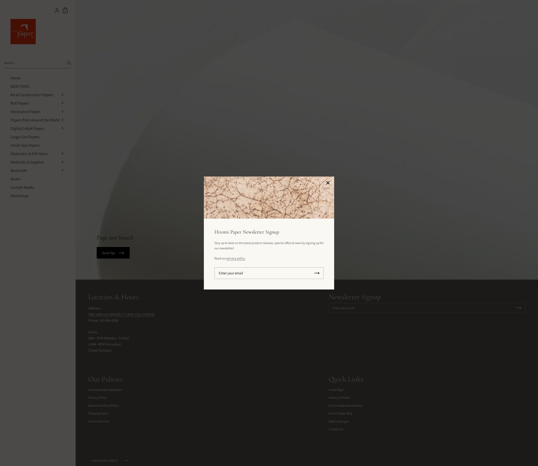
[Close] (328, 183)
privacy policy (236, 258)
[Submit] (316, 273)
